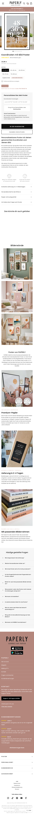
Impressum (17, 785)
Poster (4, 756)
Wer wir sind (5, 662)
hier (2, 542)
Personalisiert (7, 762)
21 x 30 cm (5, 70)
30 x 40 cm (13, 70)
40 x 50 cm (22, 70)
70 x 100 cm (14, 74)
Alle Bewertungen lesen (17, 748)
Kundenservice (7, 768)
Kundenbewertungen (7, 678)
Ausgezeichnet (7, 774)
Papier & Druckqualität (8, 197)
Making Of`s (5, 668)
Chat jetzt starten (6, 706)
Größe (3, 67)
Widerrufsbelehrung (17, 787)
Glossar (17, 789)
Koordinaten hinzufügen (11, 99)
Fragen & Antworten (7, 675)
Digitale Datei (12, 78)
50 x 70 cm (5, 74)
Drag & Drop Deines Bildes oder (17, 108)
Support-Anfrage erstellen (11, 698)
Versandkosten (12, 63)
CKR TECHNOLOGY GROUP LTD (20, 803)
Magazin (3, 665)
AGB (17, 781)
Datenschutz (17, 783)
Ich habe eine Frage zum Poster (11, 202)
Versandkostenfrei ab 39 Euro (11, 192)
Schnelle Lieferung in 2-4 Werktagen (13, 186)
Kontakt (3, 672)
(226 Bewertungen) (15, 57)
